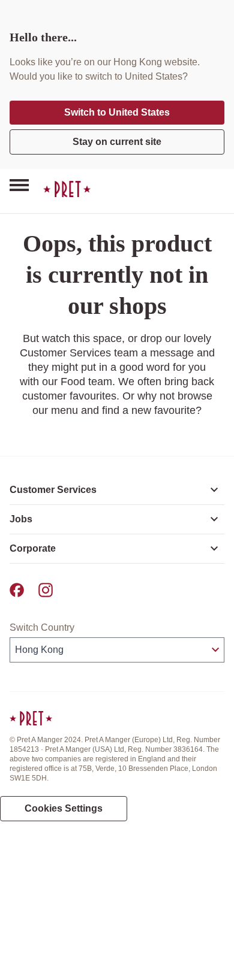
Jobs (21, 519)
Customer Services (53, 490)
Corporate (33, 548)
